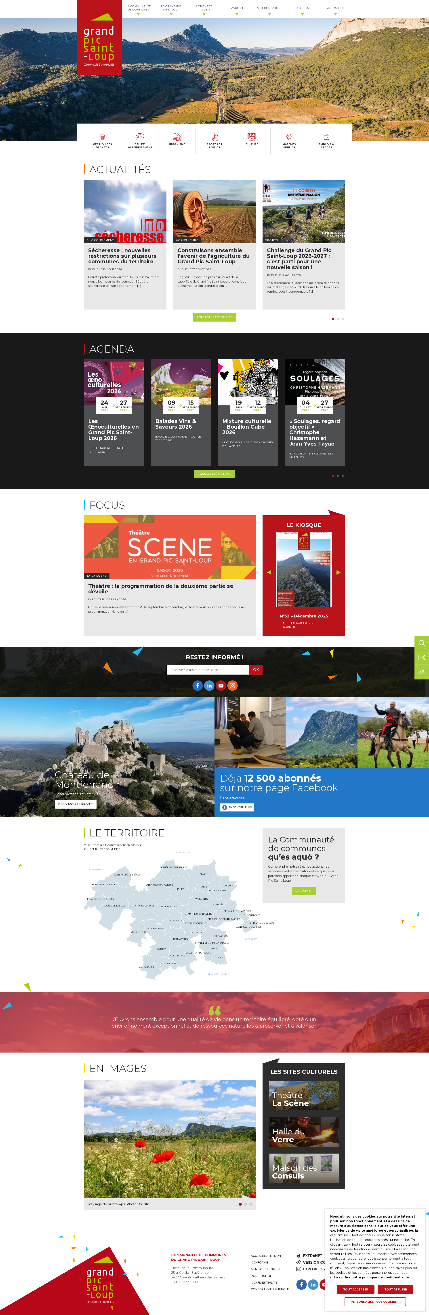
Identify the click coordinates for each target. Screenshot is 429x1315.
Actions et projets (204, 7)
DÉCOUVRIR (304, 890)
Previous (269, 572)
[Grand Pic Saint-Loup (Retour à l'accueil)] (99, 37)
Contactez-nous (320, 1269)
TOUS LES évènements (214, 473)
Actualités (335, 8)
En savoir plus (240, 807)
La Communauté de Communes (138, 7)
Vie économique (269, 8)
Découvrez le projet (75, 804)
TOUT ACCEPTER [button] (355, 1289)
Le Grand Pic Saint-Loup (171, 7)
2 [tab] (338, 319)
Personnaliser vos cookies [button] (374, 1301)
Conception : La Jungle (270, 1289)
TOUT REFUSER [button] (395, 1289)
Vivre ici (237, 8)
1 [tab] (333, 319)
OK (256, 670)
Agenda (303, 8)
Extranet (312, 1256)
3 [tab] (343, 319)
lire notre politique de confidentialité (377, 1277)
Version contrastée (323, 1262)
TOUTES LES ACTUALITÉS (214, 317)
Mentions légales (265, 1269)
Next (338, 572)
